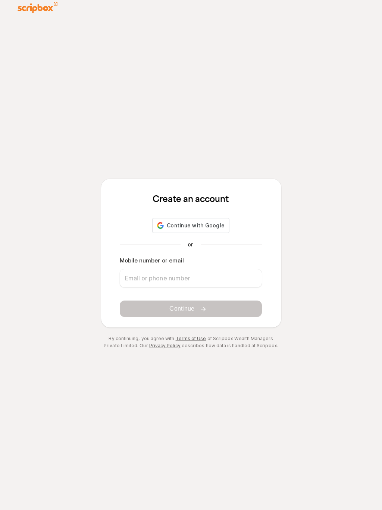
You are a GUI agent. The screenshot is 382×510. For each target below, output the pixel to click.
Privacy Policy (165, 345)
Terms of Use (191, 338)
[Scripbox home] (37, 7)
